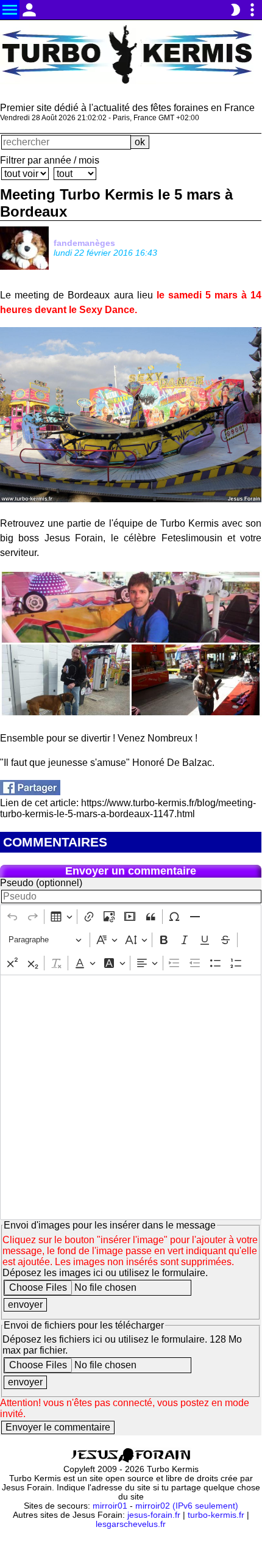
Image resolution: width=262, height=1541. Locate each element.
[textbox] (130, 1097)
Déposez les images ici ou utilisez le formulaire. (105, 1273)
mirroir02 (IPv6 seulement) (186, 1505)
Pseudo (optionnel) (41, 883)
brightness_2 (235, 9)
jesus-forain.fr (153, 1515)
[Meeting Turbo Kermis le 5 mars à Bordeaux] (30, 792)
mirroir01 (110, 1505)
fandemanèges (84, 243)
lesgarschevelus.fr (131, 1524)
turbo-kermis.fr (216, 1515)
